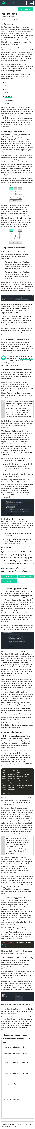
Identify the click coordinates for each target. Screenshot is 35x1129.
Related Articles (25, 9)
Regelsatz (15, 448)
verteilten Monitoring (10, 960)
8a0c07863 (12, 1126)
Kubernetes (8, 96)
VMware (29, 31)
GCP (6, 89)
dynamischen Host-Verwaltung (11, 907)
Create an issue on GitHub (9, 20)
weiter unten (10, 853)
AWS (6, 82)
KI (28, 2)
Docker (7, 93)
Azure (7, 86)
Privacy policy (30, 546)
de (18, 3)
